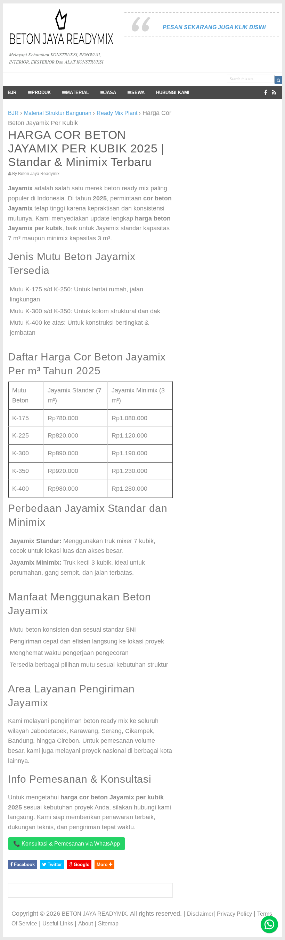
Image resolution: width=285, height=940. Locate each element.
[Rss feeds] (274, 92)
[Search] (278, 80)
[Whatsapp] (269, 924)
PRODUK (41, 92)
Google (80, 864)
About (85, 923)
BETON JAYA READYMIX (94, 914)
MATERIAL (77, 92)
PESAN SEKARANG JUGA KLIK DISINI (214, 27)
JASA (110, 92)
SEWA (138, 92)
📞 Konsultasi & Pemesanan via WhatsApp (66, 844)
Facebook (24, 864)
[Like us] (266, 92)
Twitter (54, 864)
